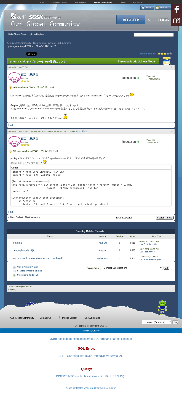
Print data (17, 242)
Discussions (39, 43)
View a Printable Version (27, 267)
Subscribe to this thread (27, 275)
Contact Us (45, 317)
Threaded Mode (127, 61)
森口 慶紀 (28, 74)
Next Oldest (16, 217)
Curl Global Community (19, 43)
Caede (122, 2)
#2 (172, 131)
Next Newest (31, 217)
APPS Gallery (80, 2)
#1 (172, 67)
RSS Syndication (91, 317)
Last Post (144, 244)
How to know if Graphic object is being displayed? (37, 258)
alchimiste (102, 258)
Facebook (137, 2)
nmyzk (102, 250)
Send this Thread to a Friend (29, 271)
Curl (42, 2)
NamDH (103, 242)
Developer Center (59, 2)
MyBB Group (90, 388)
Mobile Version (69, 317)
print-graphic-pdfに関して (25, 250)
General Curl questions (59, 43)
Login (30, 34)
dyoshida (153, 244)
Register (40, 34)
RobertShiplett (155, 259)
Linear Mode (147, 61)
